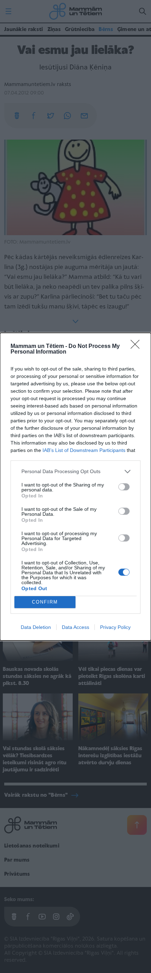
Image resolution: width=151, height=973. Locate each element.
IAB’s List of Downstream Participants (83, 450)
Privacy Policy (115, 627)
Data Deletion (36, 627)
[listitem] (75, 471)
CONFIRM (45, 602)
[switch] (124, 486)
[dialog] (75, 487)
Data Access (75, 627)
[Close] (137, 346)
